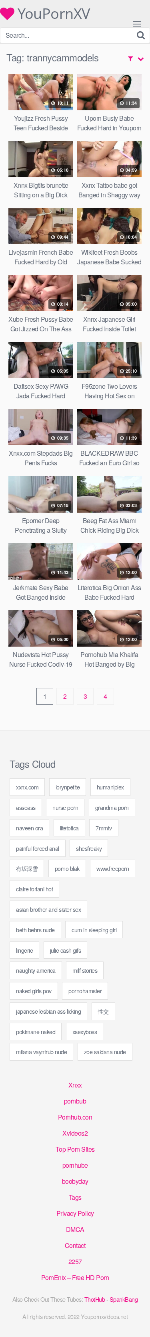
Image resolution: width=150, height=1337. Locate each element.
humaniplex (110, 787)
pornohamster (85, 990)
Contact (75, 1245)
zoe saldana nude (105, 1051)
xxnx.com (27, 787)
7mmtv (104, 828)
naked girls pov (34, 990)
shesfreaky (89, 848)
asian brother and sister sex (48, 909)
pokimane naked (35, 1031)
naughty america (36, 970)
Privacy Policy (75, 1213)
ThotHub (94, 1299)
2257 (75, 1261)
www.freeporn (112, 868)
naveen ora (29, 828)
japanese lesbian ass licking (48, 1011)
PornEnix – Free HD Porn (75, 1277)
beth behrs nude (35, 929)
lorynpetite (68, 787)
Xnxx (75, 1084)
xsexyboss (84, 1031)
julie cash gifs (65, 950)
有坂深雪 (27, 868)
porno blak (67, 868)
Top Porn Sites (75, 1149)
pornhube (75, 1165)
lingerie (24, 950)
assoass (26, 807)
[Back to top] (136, 1319)
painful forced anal (37, 848)
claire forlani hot (34, 889)
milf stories (84, 970)
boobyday (75, 1181)
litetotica (69, 828)
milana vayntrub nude (41, 1051)
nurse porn (65, 807)
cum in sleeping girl (94, 929)
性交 (103, 1011)
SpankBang (124, 1299)
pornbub (75, 1101)
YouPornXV (52, 13)
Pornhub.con (75, 1117)
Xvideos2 (75, 1133)
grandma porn (112, 807)
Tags (75, 1197)
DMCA (75, 1229)
